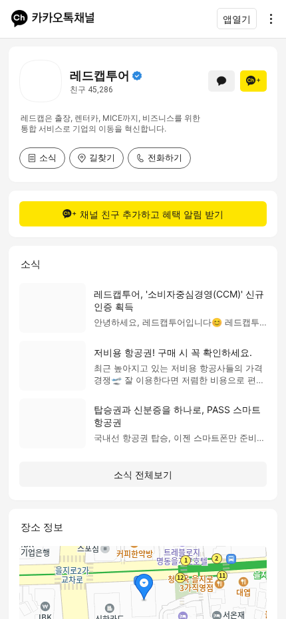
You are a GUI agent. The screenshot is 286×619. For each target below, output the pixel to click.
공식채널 (137, 75)
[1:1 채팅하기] (221, 81)
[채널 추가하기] (253, 81)
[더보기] (267, 19)
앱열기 (237, 19)
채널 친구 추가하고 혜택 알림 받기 (151, 214)
